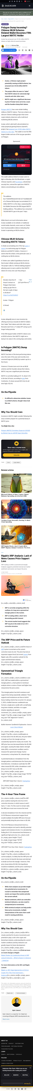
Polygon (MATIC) (11, 18)
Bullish (6, 1075)
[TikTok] (9, 1)
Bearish (16, 1075)
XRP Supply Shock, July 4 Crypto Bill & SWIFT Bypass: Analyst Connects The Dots (15, 547)
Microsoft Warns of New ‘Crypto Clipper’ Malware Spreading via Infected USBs (15, 495)
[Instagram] (19, 1)
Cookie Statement (6, 1060)
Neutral (25, 1075)
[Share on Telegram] (29, 50)
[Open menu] (29, 5)
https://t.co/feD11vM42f (10, 295)
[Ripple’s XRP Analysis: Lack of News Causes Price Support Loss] (16, 1002)
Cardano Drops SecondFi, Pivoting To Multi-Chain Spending (16, 521)
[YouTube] (14, 1)
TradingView (26, 781)
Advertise (4, 1043)
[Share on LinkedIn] (26, 50)
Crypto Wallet (17, 462)
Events (3, 1054)
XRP (2, 649)
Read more (6, 1019)
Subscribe (16, 455)
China (8, 462)
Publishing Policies (7, 1049)
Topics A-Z (19, 1054)
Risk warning (27, 1060)
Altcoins (5, 18)
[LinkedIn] (17, 1)
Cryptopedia (10, 1054)
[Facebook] (12, 1)
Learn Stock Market (16, 727)
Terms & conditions (7, 1063)
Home (2, 18)
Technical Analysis (20, 993)
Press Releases (5, 1046)
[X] (21, 1)
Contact (11, 1043)
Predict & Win (25, 147)
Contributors (19, 1043)
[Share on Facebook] (22, 50)
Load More (16, 1029)
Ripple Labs (10, 993)
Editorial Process (16, 1046)
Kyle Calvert (5, 572)
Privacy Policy (17, 1060)
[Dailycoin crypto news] (9, 6)
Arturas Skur (15, 45)
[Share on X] (19, 50)
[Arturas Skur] (2, 46)
